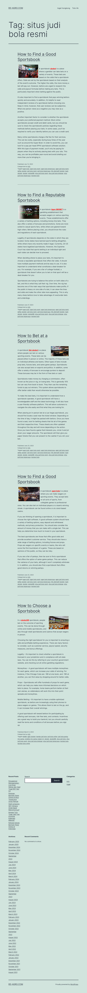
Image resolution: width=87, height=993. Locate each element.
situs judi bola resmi (41, 173)
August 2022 (13, 937)
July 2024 (12, 865)
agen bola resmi (35, 169)
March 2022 (12, 952)
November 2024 (14, 850)
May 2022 (12, 946)
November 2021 (14, 964)
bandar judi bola (41, 736)
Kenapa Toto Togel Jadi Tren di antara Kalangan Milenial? (14, 816)
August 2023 (13, 900)
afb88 (25, 736)
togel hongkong (63, 8)
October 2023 (13, 891)
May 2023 (12, 908)
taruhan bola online (24, 743)
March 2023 (12, 914)
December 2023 (14, 885)
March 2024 (12, 876)
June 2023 (12, 905)
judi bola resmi (32, 171)
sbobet (25, 173)
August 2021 (12, 972)
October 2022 (13, 929)
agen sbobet (31, 736)
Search (27, 777)
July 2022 (12, 940)
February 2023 (13, 917)
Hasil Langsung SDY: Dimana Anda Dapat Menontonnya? (13, 807)
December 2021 (14, 961)
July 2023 (12, 903)
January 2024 (13, 882)
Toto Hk (75, 8)
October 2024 (13, 853)
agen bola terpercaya (48, 169)
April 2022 (12, 949)
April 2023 (12, 911)
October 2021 (13, 966)
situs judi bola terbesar (56, 173)
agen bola (26, 169)
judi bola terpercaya (43, 171)
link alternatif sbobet (57, 171)
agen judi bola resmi (62, 169)
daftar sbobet (22, 171)
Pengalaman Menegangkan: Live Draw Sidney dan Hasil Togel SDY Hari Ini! (14, 786)
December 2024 (14, 847)
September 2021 (14, 969)
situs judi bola (61, 739)
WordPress (74, 984)
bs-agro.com (15, 8)
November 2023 (14, 888)
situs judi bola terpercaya (51, 741)
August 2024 (13, 862)
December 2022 (14, 923)
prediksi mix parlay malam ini (34, 739)
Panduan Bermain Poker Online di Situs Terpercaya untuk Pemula (13, 797)
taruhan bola (35, 176)
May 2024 (12, 871)
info (29, 166)
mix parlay (21, 739)
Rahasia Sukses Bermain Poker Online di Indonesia (14, 826)
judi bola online (52, 736)
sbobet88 (31, 173)
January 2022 (13, 958)
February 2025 (13, 841)
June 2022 (12, 943)
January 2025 (13, 844)
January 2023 (13, 920)
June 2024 (12, 868)
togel (68, 784)
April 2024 (12, 873)
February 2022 (13, 955)
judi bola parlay (63, 736)
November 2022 (14, 926)
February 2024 (13, 879)
